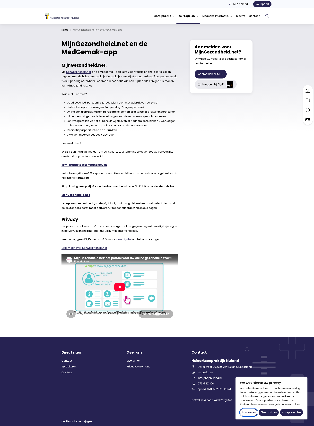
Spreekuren (69, 366)
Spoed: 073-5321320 (214, 389)
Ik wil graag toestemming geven (84, 165)
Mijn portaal (240, 4)
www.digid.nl (123, 239)
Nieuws (240, 16)
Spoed (264, 4)
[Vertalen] (308, 120)
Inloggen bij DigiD (214, 85)
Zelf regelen (186, 16)
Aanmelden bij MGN (212, 74)
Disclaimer (133, 361)
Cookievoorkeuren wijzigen (76, 421)
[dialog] (271, 398)
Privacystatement (138, 366)
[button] (308, 90)
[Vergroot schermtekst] (308, 100)
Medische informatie (215, 16)
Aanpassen (249, 412)
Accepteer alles (291, 412)
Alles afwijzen (269, 412)
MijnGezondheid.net (78, 72)
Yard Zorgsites (223, 400)
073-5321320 (206, 383)
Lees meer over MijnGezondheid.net (84, 248)
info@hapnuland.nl (210, 378)
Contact (254, 16)
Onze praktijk (162, 16)
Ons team (67, 372)
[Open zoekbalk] (267, 16)
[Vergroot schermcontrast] (308, 110)
